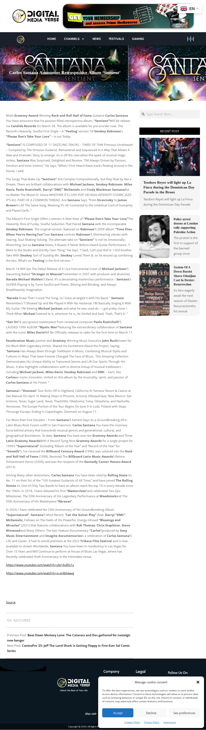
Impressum (169, 722)
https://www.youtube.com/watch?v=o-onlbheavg (40, 573)
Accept (118, 713)
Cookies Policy (132, 722)
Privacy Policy (151, 722)
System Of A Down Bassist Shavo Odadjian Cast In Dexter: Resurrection (185, 276)
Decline (151, 713)
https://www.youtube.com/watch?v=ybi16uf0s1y (40, 565)
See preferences (184, 713)
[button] (198, 682)
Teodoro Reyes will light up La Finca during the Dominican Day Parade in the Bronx (169, 187)
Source (10, 602)
